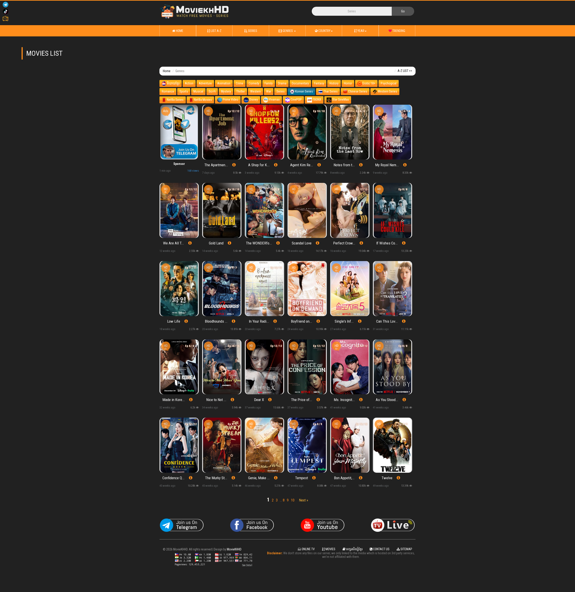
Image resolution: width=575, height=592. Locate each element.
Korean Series (303, 91)
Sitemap (406, 549)
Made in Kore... (173, 399)
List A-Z (215, 31)
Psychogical (388, 83)
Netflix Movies (202, 100)
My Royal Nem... (387, 165)
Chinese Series (357, 91)
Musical (198, 91)
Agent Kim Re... (301, 165)
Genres (288, 31)
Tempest (301, 478)
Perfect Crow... (344, 243)
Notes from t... (344, 165)
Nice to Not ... (216, 399)
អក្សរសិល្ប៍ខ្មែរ (354, 549)
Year (360, 31)
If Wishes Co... (387, 243)
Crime (239, 83)
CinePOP (296, 99)
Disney (253, 99)
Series (252, 31)
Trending (398, 31)
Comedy (254, 83)
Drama (282, 83)
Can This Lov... (387, 321)
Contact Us (380, 549)
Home (179, 31)
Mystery (226, 91)
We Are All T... (173, 243)
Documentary (300, 83)
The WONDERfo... (259, 243)
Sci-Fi (212, 91)
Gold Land (216, 243)
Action (189, 83)
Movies (330, 549)
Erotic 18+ (368, 83)
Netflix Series (175, 100)
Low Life (173, 321)
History (334, 83)
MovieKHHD (234, 549)
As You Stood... (387, 399)
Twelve (387, 478)
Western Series (387, 91)
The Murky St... (216, 478)
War (268, 91)
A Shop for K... (259, 165)
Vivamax (274, 99)
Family (269, 83)
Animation (223, 83)
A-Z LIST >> (405, 71)
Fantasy (319, 83)
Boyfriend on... (301, 321)
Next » (303, 500)
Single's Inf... (344, 321)
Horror (348, 83)
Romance (168, 91)
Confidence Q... (173, 478)
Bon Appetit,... (344, 478)
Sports (183, 91)
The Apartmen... (216, 165)
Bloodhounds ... (216, 321)
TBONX (316, 99)
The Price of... (301, 399)
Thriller (240, 91)
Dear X (259, 399)
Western (255, 91)
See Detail (247, 565)
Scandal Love (302, 243)
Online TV (308, 549)
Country (324, 31)
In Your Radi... (259, 321)
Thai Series (330, 91)
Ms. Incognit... (344, 399)
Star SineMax (340, 99)
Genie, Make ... (259, 478)
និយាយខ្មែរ (172, 83)
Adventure (205, 83)
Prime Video (230, 99)
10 (292, 500)
